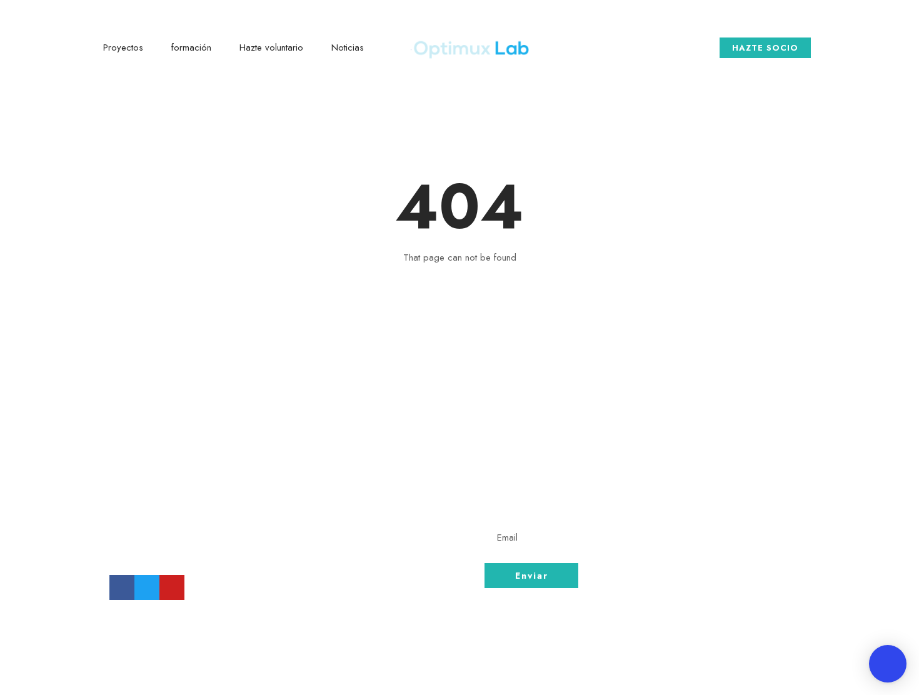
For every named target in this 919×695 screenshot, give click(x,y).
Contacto (699, 483)
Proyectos (123, 47)
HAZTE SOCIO (765, 48)
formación (191, 47)
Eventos (694, 530)
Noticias (347, 47)
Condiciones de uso (728, 506)
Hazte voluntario (271, 47)
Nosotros (698, 460)
